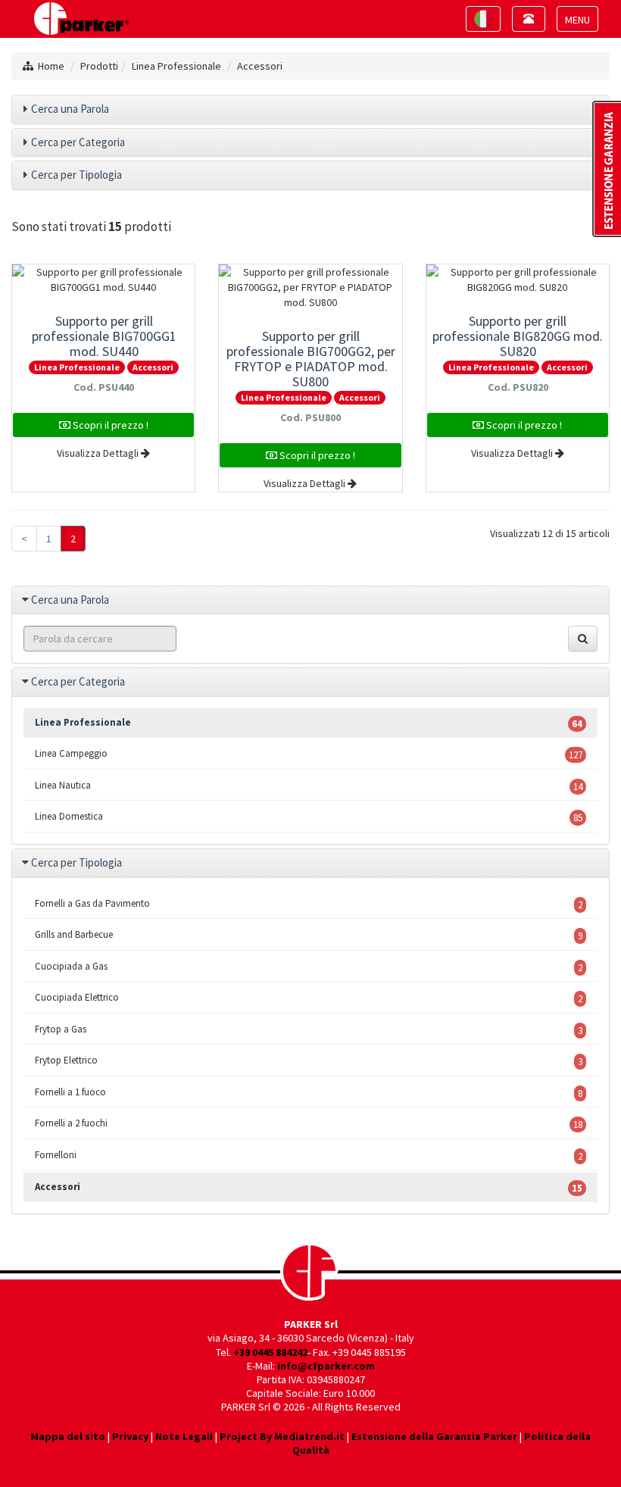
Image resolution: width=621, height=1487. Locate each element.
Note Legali (184, 1436)
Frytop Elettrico (308, 1061)
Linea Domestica (308, 817)
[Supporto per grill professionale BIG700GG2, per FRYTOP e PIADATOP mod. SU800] (310, 287)
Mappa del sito (67, 1436)
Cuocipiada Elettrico (308, 998)
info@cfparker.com (326, 1366)
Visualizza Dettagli (99, 453)
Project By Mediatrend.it (282, 1436)
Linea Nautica (308, 786)
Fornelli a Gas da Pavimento (308, 904)
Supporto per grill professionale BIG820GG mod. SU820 (517, 336)
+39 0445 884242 (270, 1352)
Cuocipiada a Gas (308, 967)
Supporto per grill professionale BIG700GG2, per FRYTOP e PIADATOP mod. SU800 (310, 358)
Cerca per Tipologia (76, 174)
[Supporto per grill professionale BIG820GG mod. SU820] (517, 279)
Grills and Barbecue (308, 935)
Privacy (130, 1436)
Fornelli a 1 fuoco (308, 1093)
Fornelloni (308, 1155)
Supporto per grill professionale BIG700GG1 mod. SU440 (104, 336)
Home (51, 66)
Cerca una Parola (70, 109)
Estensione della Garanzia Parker (434, 1436)
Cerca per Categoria (78, 142)
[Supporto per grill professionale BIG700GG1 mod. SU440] (103, 279)
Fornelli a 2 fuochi (308, 1124)
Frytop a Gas (308, 1030)
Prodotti (99, 66)
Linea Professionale (176, 66)
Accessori (259, 66)
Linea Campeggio (308, 754)
